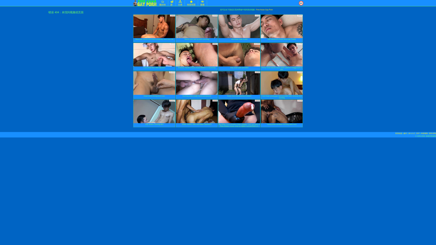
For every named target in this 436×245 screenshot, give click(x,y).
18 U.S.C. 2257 (414, 133)
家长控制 (432, 133)
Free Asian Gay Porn (264, 10)
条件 (405, 133)
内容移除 (424, 133)
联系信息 (398, 133)
